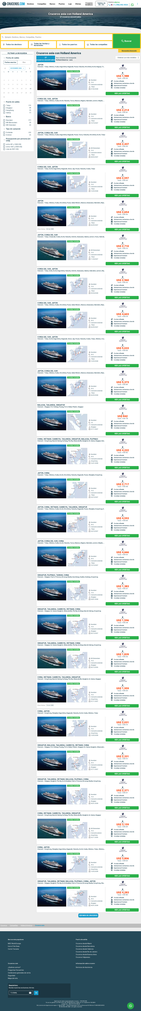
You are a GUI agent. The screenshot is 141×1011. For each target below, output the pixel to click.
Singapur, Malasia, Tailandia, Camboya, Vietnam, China (63, 745)
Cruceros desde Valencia (84, 949)
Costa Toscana (13, 949)
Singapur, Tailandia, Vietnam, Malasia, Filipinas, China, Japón (66, 881)
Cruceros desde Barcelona (85, 946)
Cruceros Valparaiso (83, 957)
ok (36, 993)
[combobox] (57, 37)
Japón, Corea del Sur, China (50, 541)
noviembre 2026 (16, 68)
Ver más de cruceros (88, 915)
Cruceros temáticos (89, 4)
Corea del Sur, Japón (47, 99)
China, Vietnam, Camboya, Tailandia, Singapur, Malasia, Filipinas (67, 439)
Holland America (26, 925)
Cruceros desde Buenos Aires (86, 954)
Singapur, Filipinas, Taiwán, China (53, 575)
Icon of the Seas (13, 946)
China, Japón (43, 711)
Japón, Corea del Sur (47, 133)
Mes (24, 62)
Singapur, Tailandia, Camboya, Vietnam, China (58, 609)
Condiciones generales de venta (19, 973)
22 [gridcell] (30, 88)
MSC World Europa (14, 943)
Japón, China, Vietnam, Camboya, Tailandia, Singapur (62, 507)
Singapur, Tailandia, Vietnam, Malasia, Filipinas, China (63, 779)
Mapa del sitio (13, 978)
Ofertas (78, 4)
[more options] (137, 4)
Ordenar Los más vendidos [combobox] (127, 57)
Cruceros (4, 925)
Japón (40, 65)
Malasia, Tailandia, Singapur (51, 405)
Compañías (41, 4)
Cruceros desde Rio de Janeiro (86, 952)
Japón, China (43, 473)
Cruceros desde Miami (84, 943)
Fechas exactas (10, 62)
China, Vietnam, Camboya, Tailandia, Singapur (58, 677)
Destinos (30, 4)
